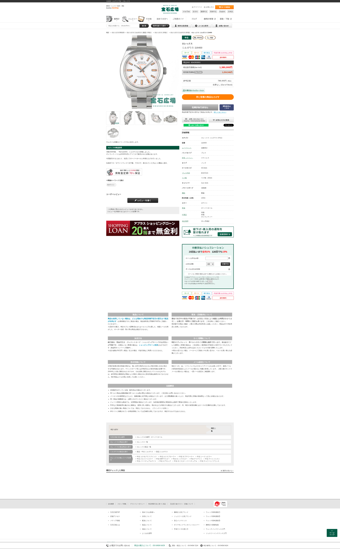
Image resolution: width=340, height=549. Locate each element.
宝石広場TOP (115, 512)
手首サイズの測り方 (181, 529)
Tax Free (198, 72)
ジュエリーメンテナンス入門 (216, 533)
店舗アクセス (115, 516)
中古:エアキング (165, 461)
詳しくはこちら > (220, 112)
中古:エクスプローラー (168, 457)
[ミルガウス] (113, 118)
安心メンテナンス (180, 521)
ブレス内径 (186, 173)
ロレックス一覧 (142, 442)
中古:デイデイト (196, 459)
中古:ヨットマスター (180, 459)
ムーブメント (187, 148)
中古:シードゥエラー (204, 457)
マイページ (198, 7)
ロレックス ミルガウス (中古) (211, 138)
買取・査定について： (180, 545)
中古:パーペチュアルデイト (146, 461)
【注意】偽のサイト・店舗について (181, 504)
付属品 (184, 215)
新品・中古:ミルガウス (145, 452)
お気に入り (210, 7)
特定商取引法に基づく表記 (157, 504)
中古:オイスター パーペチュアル (185, 461)
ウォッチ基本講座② (213, 516)
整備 (183, 208)
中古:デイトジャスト (212, 459)
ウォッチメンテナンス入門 (215, 529)
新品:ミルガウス (162, 452)
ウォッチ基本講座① (213, 512)
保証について (147, 529)
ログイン (128, 211)
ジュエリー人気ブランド (183, 516)
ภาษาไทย (186, 11)
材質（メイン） (187, 158)
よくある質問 (147, 533)
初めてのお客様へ (148, 512)
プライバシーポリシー (137, 504)
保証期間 (185, 221)
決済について (147, 516)
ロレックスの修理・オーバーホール (149, 437)
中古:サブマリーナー (186, 457)
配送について (147, 521)
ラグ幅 (184, 178)
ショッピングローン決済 (148, 345)
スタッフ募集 (122, 504)
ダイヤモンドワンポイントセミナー (186, 525)
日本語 (230, 11)
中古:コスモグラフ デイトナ (147, 457)
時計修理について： (210, 545)
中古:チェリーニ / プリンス (209, 461)
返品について (147, 525)
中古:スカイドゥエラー (145, 459)
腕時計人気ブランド (181, 512)
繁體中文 (204, 11)
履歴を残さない (228, 471)
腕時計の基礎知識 (212, 525)
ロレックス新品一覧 (144, 447)
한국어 (195, 11)
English (222, 11)
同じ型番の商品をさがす (208, 97)
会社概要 (111, 504)
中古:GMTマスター (163, 459)
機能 (183, 193)
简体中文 (213, 11)
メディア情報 (115, 521)
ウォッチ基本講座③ (213, 521)
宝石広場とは (115, 525)
